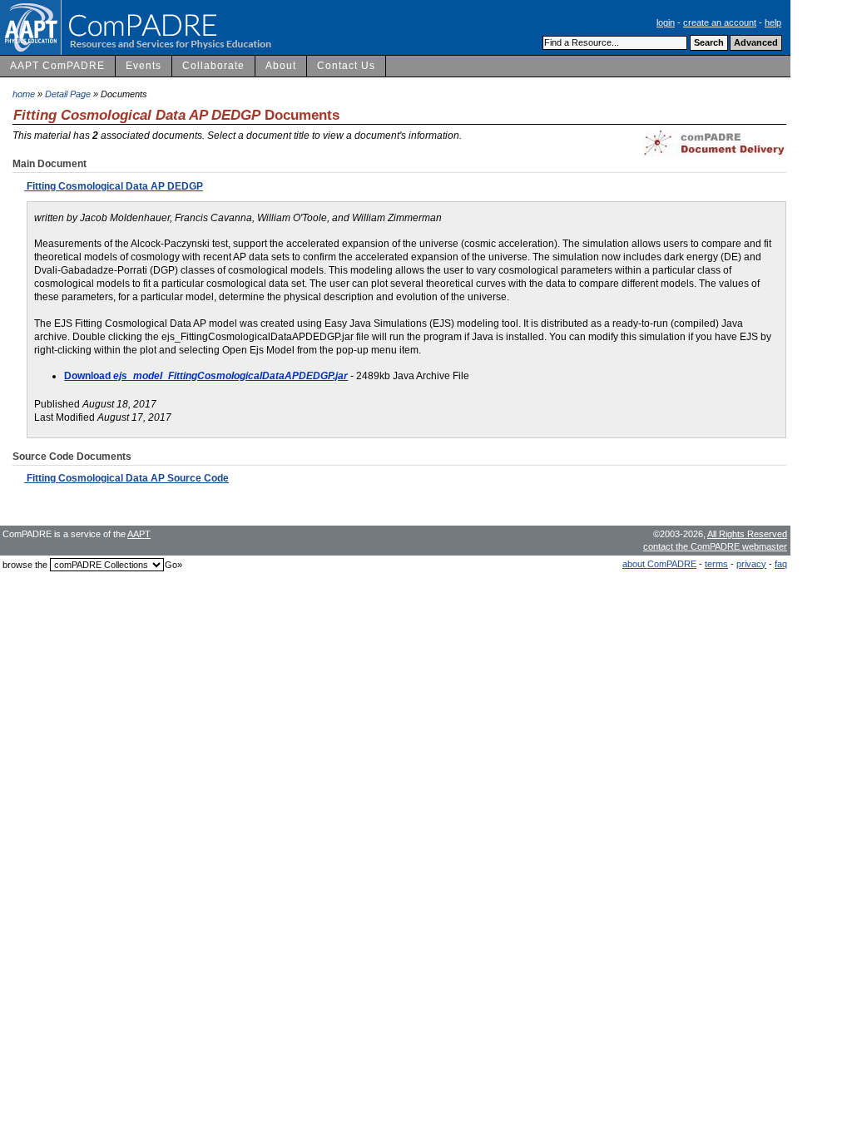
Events (143, 66)
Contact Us (346, 66)
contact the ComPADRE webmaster (715, 546)
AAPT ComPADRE (57, 66)
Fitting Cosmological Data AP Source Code (126, 478)
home (23, 94)
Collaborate (213, 66)
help (773, 22)
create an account (719, 22)
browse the (24, 565)
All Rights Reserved (747, 534)
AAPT (139, 534)
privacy (751, 564)
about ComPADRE (659, 564)
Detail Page (68, 94)
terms (716, 564)
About (280, 66)
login (665, 22)
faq (781, 564)
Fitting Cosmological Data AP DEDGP (113, 186)
